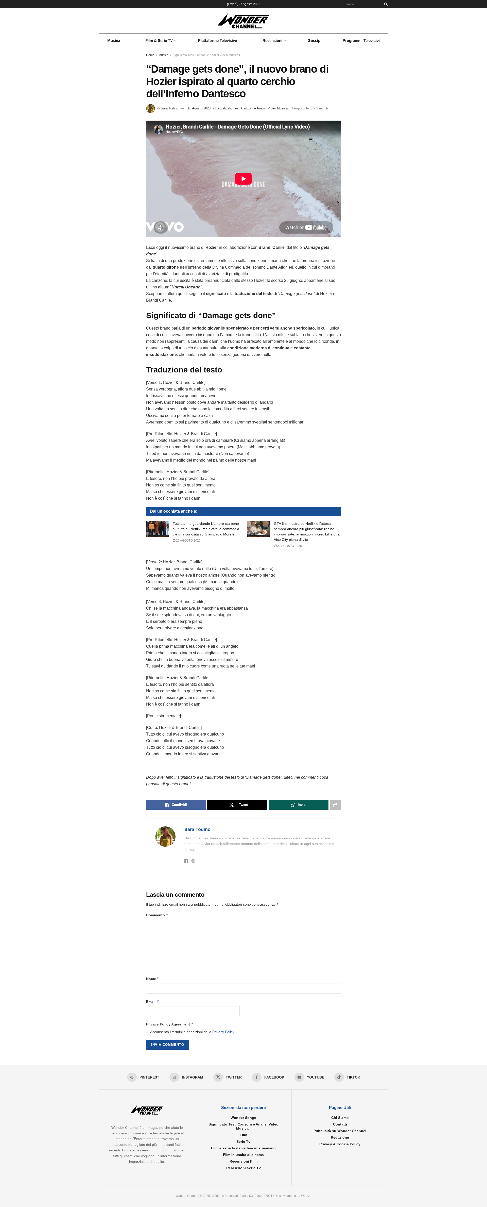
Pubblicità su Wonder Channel (340, 1131)
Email (152, 1001)
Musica (113, 40)
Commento (157, 914)
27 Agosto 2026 (188, 540)
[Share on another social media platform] (335, 805)
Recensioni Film (243, 1161)
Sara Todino (169, 108)
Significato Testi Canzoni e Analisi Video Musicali (206, 55)
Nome (153, 978)
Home (150, 55)
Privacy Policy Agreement (170, 1024)
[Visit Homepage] (243, 20)
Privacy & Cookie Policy (339, 1144)
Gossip (314, 40)
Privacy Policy (223, 1032)
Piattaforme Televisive (217, 40)
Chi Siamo (340, 1118)
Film (243, 1135)
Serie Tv (243, 1141)
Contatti (340, 1124)
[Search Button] (385, 4)
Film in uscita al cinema (243, 1155)
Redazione (340, 1137)
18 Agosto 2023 (199, 108)
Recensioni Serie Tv (243, 1168)
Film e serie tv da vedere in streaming (243, 1148)
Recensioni (272, 40)
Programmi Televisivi (361, 40)
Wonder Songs (243, 1118)
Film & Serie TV (159, 40)
